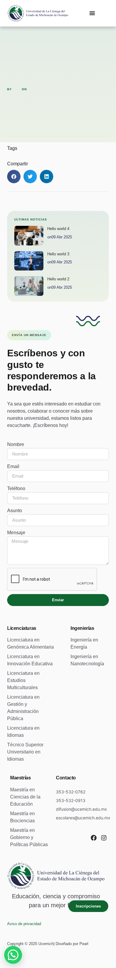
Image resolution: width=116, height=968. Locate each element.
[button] (14, 176)
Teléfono (16, 488)
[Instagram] (104, 838)
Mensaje (16, 532)
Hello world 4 (58, 228)
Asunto (14, 510)
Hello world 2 (58, 279)
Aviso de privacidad (24, 924)
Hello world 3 (58, 254)
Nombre (15, 444)
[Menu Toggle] (92, 13)
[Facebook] (94, 838)
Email (13, 466)
